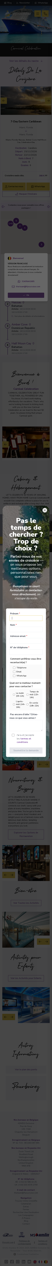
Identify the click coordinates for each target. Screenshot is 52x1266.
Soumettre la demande (26, 750)
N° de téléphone (19, 647)
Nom (13, 625)
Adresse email (18, 636)
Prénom (15, 613)
